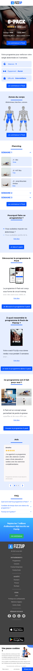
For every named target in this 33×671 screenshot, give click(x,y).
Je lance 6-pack (16, 247)
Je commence (16, 536)
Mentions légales (16, 602)
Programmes (16, 561)
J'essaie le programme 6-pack (16, 428)
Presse (16, 583)
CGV (16, 595)
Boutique (16, 586)
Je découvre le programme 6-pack (16, 307)
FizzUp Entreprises (16, 567)
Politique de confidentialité (16, 599)
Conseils (16, 564)
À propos (16, 580)
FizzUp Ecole (16, 570)
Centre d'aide (16, 605)
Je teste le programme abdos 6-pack (16, 369)
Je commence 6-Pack (16, 43)
